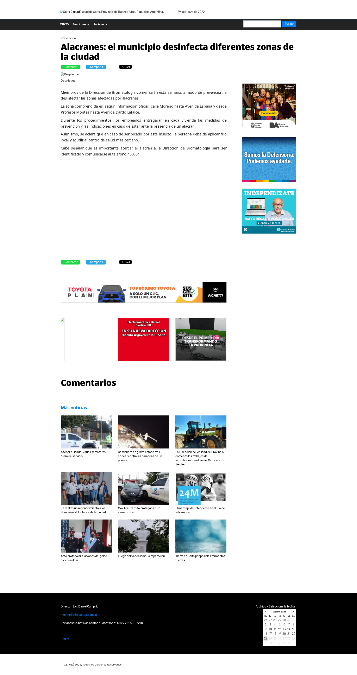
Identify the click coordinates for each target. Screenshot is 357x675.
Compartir (70, 67)
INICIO (64, 24)
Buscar (289, 24)
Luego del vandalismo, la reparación (141, 556)
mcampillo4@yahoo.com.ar (79, 615)
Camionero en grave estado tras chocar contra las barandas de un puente (140, 456)
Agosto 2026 (279, 612)
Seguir (65, 638)
